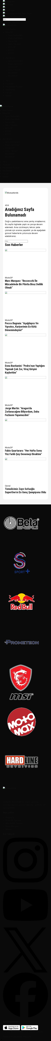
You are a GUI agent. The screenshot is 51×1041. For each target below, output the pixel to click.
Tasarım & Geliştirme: (13, 1036)
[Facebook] (25, 994)
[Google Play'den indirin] (29, 1027)
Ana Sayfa (10, 29)
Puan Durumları (15, 38)
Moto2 (11, 50)
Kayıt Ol (15, 22)
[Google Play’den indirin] (25, 16)
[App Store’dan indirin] (25, 13)
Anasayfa (9, 817)
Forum (8, 92)
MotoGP (9, 32)
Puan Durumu (12, 826)
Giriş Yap (7, 22)
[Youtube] (25, 905)
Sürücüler (12, 41)
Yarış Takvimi (14, 44)
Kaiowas (27, 1036)
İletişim (8, 95)
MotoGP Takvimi (13, 820)
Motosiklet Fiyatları (14, 86)
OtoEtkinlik (10, 89)
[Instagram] (25, 860)
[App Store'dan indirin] (11, 1027)
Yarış (7, 80)
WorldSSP (13, 75)
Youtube (9, 83)
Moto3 (11, 53)
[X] (25, 949)
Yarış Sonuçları (15, 35)
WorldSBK (10, 58)
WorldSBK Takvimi (14, 823)
